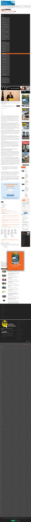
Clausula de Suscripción (20, 334)
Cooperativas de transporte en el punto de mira (27, 182)
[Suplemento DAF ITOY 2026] (25, 130)
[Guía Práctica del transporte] (25, 146)
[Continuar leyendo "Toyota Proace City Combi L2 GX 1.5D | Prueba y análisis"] (4, 275)
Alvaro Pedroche (14, 271)
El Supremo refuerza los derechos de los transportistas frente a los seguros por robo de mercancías (13, 233)
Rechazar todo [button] (2, 346)
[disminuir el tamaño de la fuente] (6, 106)
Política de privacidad (19, 331)
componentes (24, 218)
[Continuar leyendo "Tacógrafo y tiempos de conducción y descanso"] (23, 171)
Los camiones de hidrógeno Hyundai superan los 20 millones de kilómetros (13, 7)
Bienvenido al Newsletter (20, 329)
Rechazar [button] (1, 353)
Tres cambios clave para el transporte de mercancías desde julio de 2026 (9, 232)
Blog (23, 245)
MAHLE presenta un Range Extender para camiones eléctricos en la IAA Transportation (13, 302)
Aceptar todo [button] (1, 345)
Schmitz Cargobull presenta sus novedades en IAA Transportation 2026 (13, 273)
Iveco (28, 224)
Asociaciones (23, 217)
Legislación (3, 206)
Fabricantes (24, 219)
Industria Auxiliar (25, 223)
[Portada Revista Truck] (25, 100)
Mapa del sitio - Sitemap (20, 337)
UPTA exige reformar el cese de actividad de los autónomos (15, 231)
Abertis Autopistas (24, 216)
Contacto (18, 324)
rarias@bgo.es (3, 212)
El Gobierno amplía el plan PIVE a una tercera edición (27, 188)
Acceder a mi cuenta (19, 339)
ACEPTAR (13, 520)
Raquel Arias (3, 209)
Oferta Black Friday (19, 321)
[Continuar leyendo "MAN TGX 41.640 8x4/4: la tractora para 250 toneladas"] (4, 283)
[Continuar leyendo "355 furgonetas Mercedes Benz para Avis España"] (23, 190)
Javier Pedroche (23, 232)
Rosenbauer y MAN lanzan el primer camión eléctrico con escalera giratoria (13, 298)
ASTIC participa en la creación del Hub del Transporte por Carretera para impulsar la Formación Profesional (5, 233)
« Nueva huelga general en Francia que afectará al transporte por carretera (9, 239)
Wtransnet (27, 230)
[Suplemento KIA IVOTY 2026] (25, 114)
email (23, 206)
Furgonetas (23, 220)
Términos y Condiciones (12, 194)
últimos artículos (23, 244)
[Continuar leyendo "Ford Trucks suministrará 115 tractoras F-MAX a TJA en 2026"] (4, 287)
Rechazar (18, 520)
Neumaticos (26, 226)
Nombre (24, 205)
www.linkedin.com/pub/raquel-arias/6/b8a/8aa (9, 211)
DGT (27, 218)
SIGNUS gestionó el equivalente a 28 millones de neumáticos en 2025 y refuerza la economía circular (13, 294)
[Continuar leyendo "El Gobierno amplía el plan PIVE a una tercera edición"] (23, 184)
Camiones (27, 217)
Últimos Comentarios (24, 168)
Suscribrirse (18, 336)
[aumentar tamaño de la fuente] (7, 106)
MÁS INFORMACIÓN (26, 344)
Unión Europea (23, 230)
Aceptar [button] (1, 350)
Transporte (3, 205)
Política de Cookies (19, 332)
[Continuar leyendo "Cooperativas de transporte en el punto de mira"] (23, 178)
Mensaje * (2, 261)
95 (26, 173)
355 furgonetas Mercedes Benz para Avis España (26, 195)
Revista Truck (18, 326)
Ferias (26, 219)
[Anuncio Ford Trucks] (15, 88)
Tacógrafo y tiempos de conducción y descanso (26, 175)
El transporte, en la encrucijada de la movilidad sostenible (9, 215)
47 (26, 179)
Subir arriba (27, 341)
